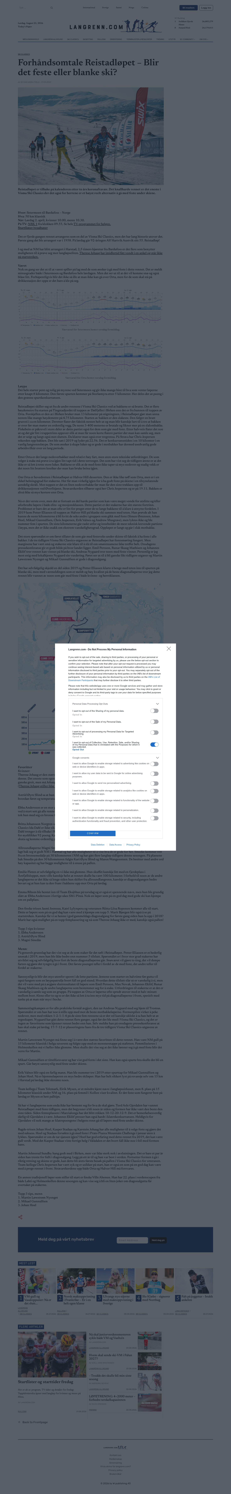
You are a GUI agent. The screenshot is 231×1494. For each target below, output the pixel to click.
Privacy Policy (133, 844)
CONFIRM (93, 833)
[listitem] (115, 704)
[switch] (154, 711)
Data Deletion (97, 844)
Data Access (115, 844)
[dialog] (115, 747)
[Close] (170, 650)
